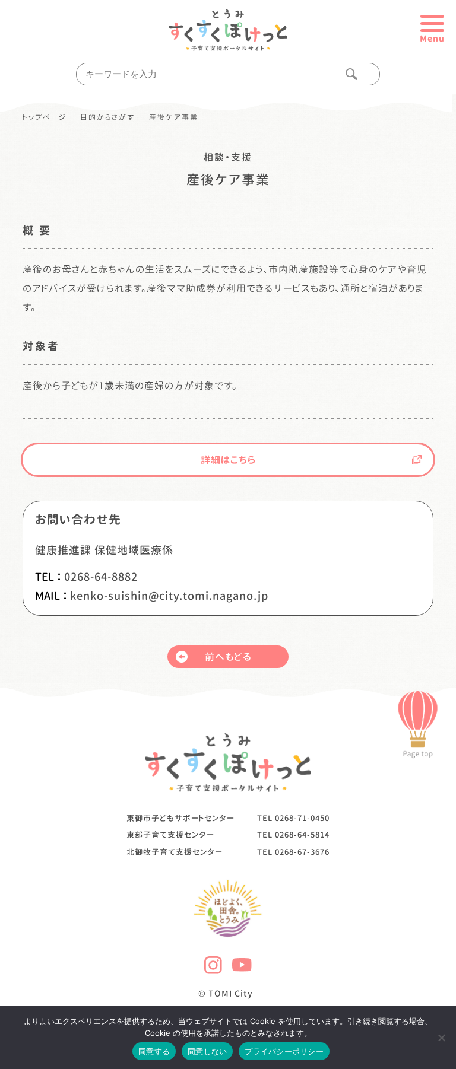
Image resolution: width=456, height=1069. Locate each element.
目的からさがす (107, 117)
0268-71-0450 (302, 818)
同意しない (207, 1051)
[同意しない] (441, 1037)
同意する (154, 1051)
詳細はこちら (228, 459)
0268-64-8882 (101, 577)
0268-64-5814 (302, 834)
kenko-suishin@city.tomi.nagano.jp (169, 595)
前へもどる (228, 656)
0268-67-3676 (302, 852)
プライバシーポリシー (284, 1051)
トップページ (44, 117)
